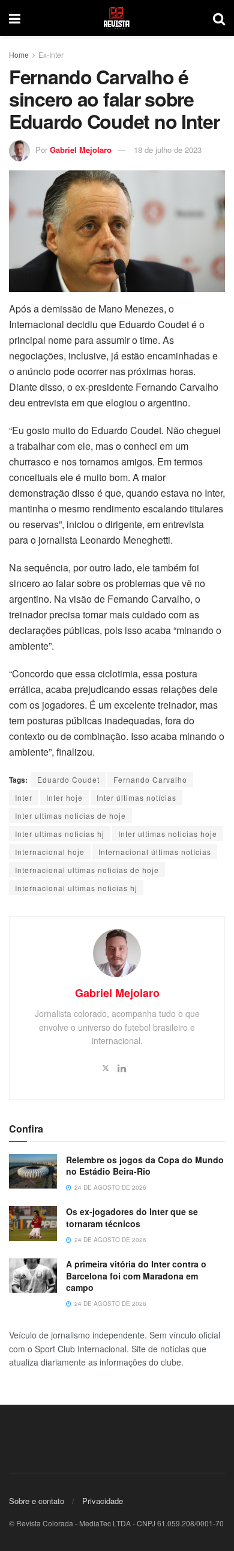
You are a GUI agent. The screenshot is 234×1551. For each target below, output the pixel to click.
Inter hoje (64, 797)
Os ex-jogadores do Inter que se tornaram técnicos (132, 1217)
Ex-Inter (51, 54)
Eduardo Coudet (68, 779)
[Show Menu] (14, 18)
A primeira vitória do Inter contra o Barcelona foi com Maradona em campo (136, 1275)
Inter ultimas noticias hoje (167, 833)
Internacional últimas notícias (154, 852)
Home (19, 54)
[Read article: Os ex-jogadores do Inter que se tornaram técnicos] (33, 1223)
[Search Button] (219, 18)
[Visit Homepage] (116, 18)
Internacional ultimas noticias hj (76, 888)
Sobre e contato (36, 1500)
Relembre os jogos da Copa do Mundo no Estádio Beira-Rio (145, 1166)
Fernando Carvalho (150, 779)
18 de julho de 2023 (168, 149)
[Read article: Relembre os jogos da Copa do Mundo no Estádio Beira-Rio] (33, 1171)
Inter (23, 797)
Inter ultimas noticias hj (59, 833)
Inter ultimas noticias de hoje (70, 815)
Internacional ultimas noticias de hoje (87, 870)
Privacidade (102, 1500)
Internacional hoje (50, 852)
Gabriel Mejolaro (81, 149)
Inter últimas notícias (136, 797)
